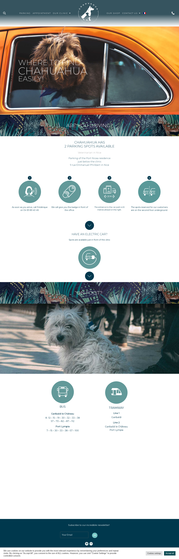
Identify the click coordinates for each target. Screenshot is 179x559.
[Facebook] (86, 543)
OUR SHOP (113, 13)
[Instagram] (91, 543)
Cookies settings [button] (154, 553)
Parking (24, 13)
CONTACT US (129, 13)
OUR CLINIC (60, 13)
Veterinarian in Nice (89, 152)
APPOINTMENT (42, 13)
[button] (4, 13)
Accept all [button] (170, 553)
